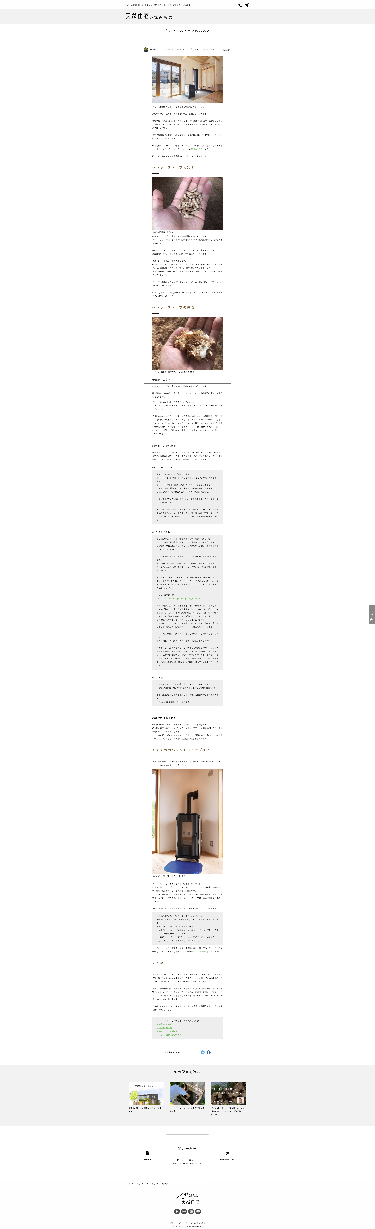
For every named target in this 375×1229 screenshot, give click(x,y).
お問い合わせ (200, 1223)
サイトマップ (190, 1223)
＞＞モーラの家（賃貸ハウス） (170, 1035)
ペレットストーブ (170, 49)
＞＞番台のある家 (164, 1024)
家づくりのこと (185, 49)
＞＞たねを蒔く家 (164, 1028)
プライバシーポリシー (178, 1223)
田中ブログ (210, 49)
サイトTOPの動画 (199, 952)
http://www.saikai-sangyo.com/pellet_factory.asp (179, 599)
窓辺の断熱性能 (198, 149)
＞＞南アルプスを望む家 (167, 1031)
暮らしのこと (198, 49)
